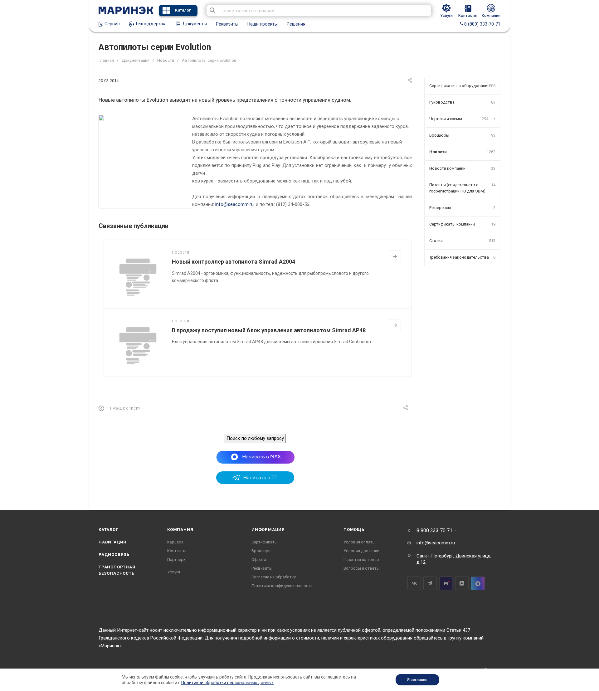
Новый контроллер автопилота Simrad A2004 (233, 261)
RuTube (446, 583)
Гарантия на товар (361, 559)
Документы (194, 23)
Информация (268, 529)
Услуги (173, 572)
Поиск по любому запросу (255, 438)
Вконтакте (414, 583)
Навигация (112, 542)
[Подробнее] (395, 256)
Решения (296, 24)
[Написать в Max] (255, 457)
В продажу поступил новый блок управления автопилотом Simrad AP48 (269, 330)
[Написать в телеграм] (255, 482)
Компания (180, 529)
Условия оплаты (359, 542)
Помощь (353, 529)
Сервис (111, 23)
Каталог (183, 10)
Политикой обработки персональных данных (227, 682)
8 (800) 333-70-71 (481, 24)
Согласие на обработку (273, 577)
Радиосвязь (114, 554)
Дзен (462, 583)
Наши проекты (262, 24)
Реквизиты (227, 24)
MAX (478, 583)
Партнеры (177, 559)
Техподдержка (150, 23)
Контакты (176, 550)
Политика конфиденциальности (282, 585)
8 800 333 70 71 (434, 530)
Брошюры (261, 550)
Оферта (258, 559)
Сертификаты (264, 542)
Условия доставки (361, 550)
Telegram (430, 583)
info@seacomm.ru (234, 204)
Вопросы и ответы (361, 568)
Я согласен (417, 680)
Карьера (175, 542)
